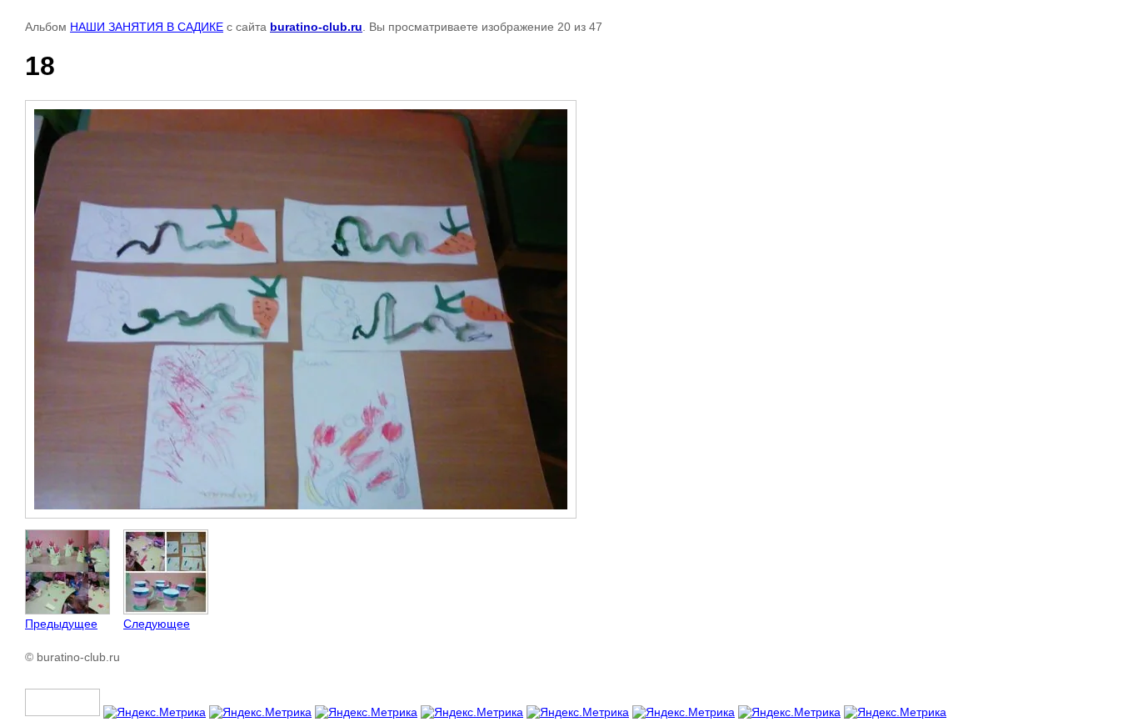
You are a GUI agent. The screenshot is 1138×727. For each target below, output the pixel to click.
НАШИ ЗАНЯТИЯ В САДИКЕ (146, 26)
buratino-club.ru (316, 26)
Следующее (156, 623)
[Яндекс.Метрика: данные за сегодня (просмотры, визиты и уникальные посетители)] (154, 712)
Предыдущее (61, 623)
